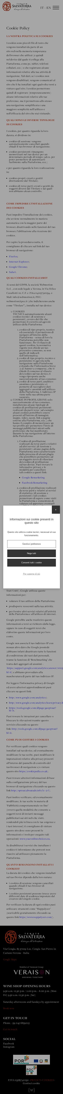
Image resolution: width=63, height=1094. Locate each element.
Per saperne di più (31, 574)
